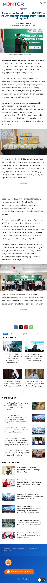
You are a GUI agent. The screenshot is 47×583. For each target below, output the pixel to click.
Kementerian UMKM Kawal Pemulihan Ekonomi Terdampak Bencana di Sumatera (16, 430)
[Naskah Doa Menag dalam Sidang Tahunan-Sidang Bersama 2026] (12, 374)
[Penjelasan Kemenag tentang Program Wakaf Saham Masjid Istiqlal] (34, 374)
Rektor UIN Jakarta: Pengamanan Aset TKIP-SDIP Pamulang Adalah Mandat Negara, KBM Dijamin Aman (16, 418)
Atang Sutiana (26, 23)
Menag (39, 334)
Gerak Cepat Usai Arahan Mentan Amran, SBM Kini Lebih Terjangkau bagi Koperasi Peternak (17, 406)
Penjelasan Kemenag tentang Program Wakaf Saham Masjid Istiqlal (34, 384)
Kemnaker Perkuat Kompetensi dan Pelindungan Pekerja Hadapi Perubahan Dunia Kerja (16, 453)
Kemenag (32, 334)
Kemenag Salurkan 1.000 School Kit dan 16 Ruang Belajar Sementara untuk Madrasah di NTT (13, 358)
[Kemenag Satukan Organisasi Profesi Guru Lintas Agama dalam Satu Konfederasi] (34, 346)
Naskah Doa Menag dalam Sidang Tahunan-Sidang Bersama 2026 (13, 384)
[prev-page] (21, 391)
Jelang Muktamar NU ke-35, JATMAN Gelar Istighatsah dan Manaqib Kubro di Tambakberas (29, 523)
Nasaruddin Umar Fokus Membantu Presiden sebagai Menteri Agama (28, 470)
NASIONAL (23, 9)
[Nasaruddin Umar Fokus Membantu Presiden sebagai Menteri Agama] (8, 470)
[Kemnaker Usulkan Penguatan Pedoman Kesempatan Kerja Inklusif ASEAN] (8, 535)
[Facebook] (16, 327)
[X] (21, 327)
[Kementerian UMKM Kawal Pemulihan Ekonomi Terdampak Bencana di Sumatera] (38, 430)
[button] (42, 580)
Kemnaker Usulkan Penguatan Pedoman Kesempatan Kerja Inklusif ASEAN (29, 535)
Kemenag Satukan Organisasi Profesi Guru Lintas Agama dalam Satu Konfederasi (34, 357)
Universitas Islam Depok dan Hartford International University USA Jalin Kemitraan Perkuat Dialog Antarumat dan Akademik (16, 441)
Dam (18, 334)
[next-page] (25, 391)
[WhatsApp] (31, 327)
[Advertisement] (23, 189)
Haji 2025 (24, 334)
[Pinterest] (26, 327)
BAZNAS (12, 334)
